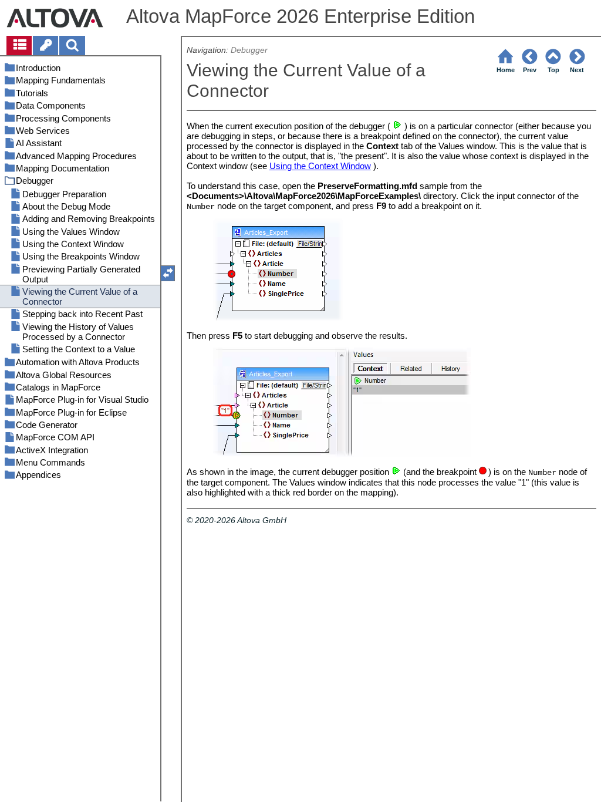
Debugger (249, 50)
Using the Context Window (320, 166)
